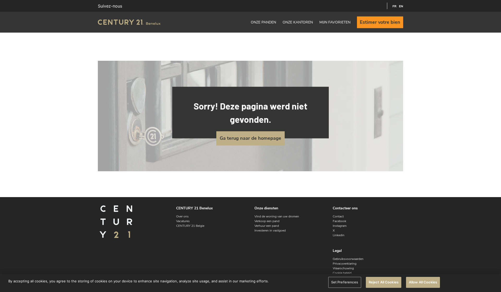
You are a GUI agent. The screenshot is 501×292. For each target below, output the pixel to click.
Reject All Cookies (383, 282)
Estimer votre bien (380, 22)
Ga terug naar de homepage (250, 138)
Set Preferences (344, 282)
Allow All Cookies (423, 282)
